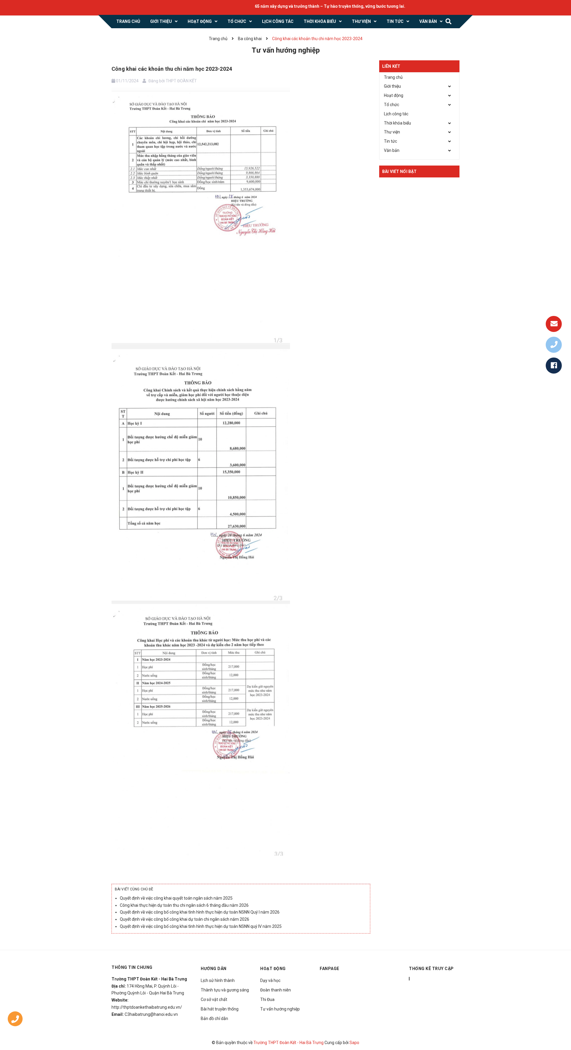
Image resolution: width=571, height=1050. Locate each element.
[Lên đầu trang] (559, 1018)
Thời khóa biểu (397, 123)
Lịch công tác (396, 113)
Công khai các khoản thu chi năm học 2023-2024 (172, 69)
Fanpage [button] (329, 968)
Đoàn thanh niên (275, 990)
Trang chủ (393, 77)
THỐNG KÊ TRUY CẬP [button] (431, 968)
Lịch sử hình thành (218, 980)
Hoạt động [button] (273, 968)
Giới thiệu (392, 86)
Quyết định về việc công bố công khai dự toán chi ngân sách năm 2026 (184, 919)
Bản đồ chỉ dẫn (214, 1018)
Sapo (354, 1042)
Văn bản (391, 150)
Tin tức (390, 141)
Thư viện (392, 132)
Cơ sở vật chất (214, 999)
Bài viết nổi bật (399, 171)
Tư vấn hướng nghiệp (280, 1009)
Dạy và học (270, 980)
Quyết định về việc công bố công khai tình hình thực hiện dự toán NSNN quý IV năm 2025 (201, 926)
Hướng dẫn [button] (214, 968)
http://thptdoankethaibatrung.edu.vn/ (147, 1007)
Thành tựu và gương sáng (225, 990)
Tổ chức (391, 104)
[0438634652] (15, 1020)
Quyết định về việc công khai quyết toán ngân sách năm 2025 (176, 898)
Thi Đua (267, 999)
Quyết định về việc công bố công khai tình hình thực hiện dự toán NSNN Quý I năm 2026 (200, 912)
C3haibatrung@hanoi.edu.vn (151, 1014)
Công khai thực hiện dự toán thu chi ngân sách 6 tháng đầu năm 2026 (184, 905)
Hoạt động (393, 95)
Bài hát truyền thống (220, 1009)
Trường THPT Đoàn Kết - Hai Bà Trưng (288, 1042)
